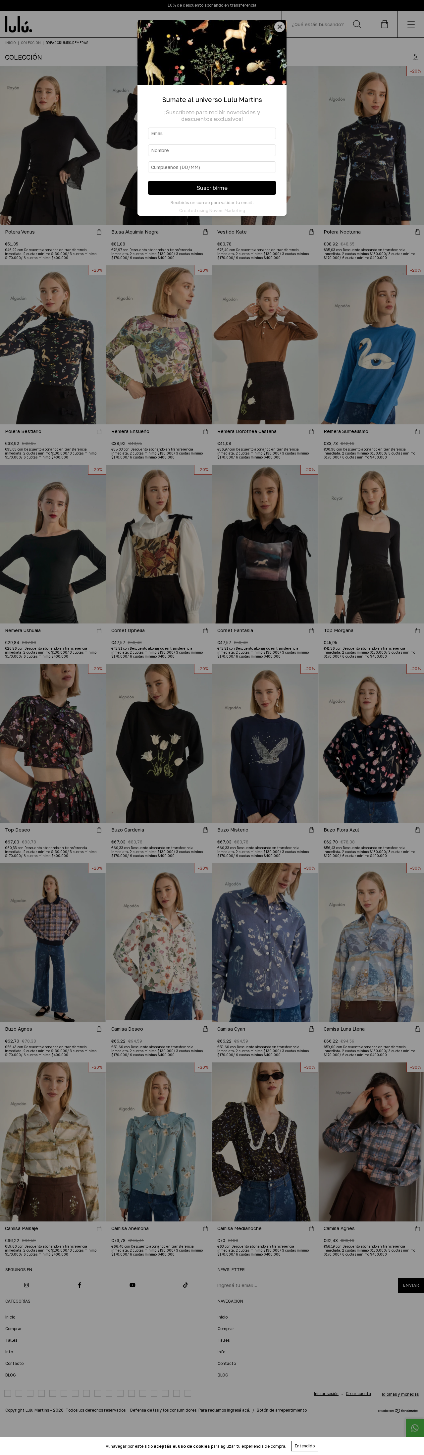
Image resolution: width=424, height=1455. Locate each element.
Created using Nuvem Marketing (212, 210)
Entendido (305, 1445)
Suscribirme (212, 188)
